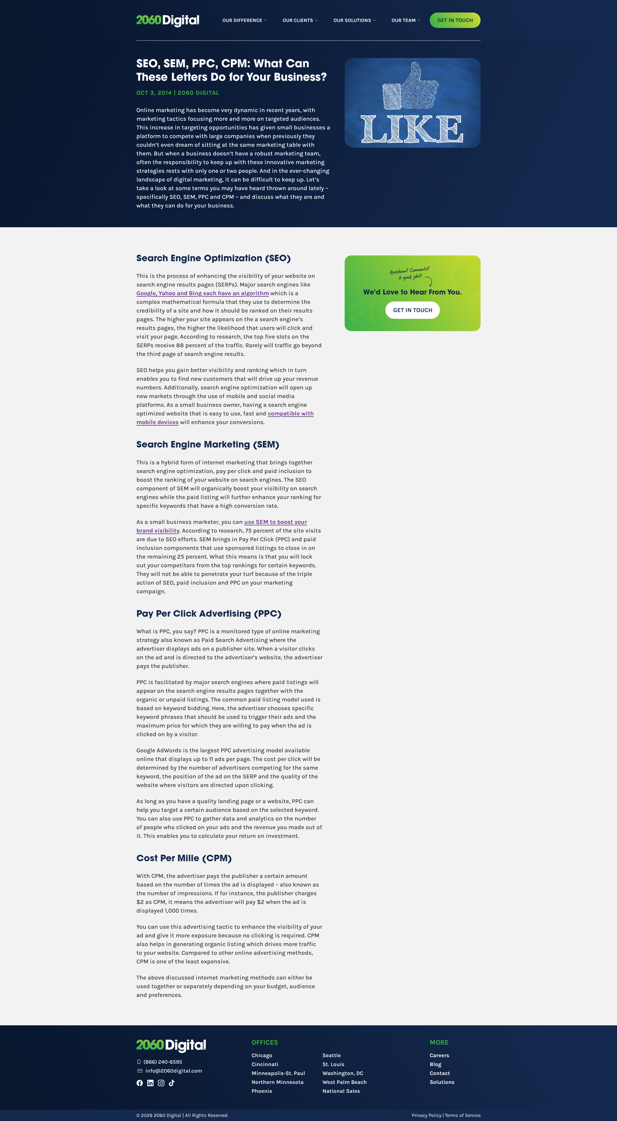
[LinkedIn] (150, 1083)
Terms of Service (463, 1115)
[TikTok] (172, 1083)
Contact (440, 1073)
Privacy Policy (426, 1115)
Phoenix (262, 1091)
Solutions (442, 1082)
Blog (435, 1064)
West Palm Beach (344, 1082)
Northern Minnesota (278, 1082)
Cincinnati (265, 1064)
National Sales (341, 1091)
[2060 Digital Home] (167, 21)
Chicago (262, 1055)
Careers (439, 1055)
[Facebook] (139, 1083)
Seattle (331, 1055)
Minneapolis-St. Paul (278, 1073)
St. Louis (333, 1064)
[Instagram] (161, 1083)
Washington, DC (342, 1073)
